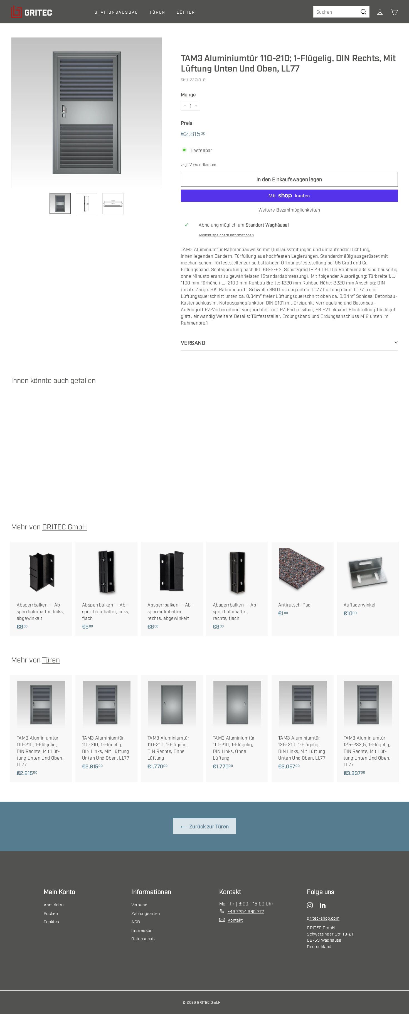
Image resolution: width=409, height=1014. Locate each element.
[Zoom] (86, 113)
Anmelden (53, 904)
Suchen (51, 912)
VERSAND (193, 342)
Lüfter (186, 11)
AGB (135, 921)
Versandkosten (202, 164)
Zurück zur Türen (208, 826)
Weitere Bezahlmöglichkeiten (289, 209)
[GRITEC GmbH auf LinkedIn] (324, 904)
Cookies (51, 921)
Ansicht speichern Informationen (226, 235)
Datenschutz (143, 938)
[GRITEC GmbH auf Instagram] (311, 904)
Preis (187, 123)
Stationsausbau (116, 11)
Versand (139, 904)
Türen (157, 11)
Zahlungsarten (145, 912)
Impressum (142, 929)
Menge (188, 94)
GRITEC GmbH (64, 526)
